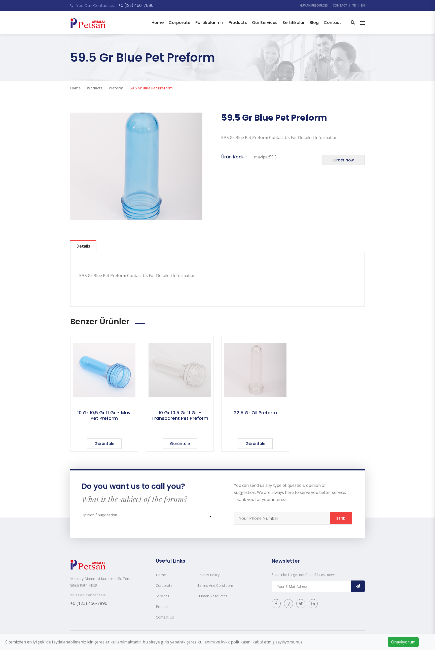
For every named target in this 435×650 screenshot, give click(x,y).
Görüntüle (104, 443)
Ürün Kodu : (234, 157)
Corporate (164, 585)
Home (158, 22)
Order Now (343, 160)
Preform (116, 88)
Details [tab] (83, 246)
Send (341, 518)
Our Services (264, 22)
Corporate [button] (179, 22)
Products (94, 88)
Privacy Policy (208, 574)
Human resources (314, 5)
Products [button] (238, 22)
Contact (340, 5)
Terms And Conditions (215, 585)
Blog (314, 22)
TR (354, 5)
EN (363, 5)
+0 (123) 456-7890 (136, 5)
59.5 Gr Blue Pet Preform (151, 88)
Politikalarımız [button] (209, 22)
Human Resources (212, 596)
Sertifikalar (293, 22)
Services (162, 596)
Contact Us (165, 617)
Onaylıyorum (403, 642)
